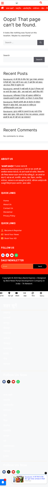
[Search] (40, 42)
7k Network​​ (27, 283)
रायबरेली (7, 333)
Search (6, 55)
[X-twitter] (7, 255)
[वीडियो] (16, 293)
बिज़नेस (6, 425)
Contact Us (8, 208)
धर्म (4, 441)
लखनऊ (6, 312)
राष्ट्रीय (18, 8)
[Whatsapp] (16, 255)
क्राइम (6, 435)
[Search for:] (20, 42)
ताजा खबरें (10, 8)
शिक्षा (5, 420)
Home (6, 200)
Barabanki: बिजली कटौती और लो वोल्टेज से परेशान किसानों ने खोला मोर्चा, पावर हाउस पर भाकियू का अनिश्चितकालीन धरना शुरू (21, 105)
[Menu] (41, 293)
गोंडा (5, 358)
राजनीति (7, 430)
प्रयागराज (7, 348)
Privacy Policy (9, 215)
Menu (42, 296)
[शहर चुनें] (9, 293)
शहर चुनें (10, 296)
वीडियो (17, 296)
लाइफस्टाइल (8, 446)
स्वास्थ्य (6, 451)
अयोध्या (6, 338)
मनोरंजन (36, 8)
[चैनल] (33, 293)
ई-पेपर (2, 296)
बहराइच (6, 363)
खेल (42, 8)
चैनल (33, 296)
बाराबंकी (6, 317)
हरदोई (6, 353)
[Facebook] (3, 255)
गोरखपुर (6, 343)
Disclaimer (8, 212)
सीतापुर (6, 328)
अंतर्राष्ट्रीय (27, 8)
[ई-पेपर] (1, 293)
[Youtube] (12, 255)
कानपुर (6, 323)
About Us (7, 204)
